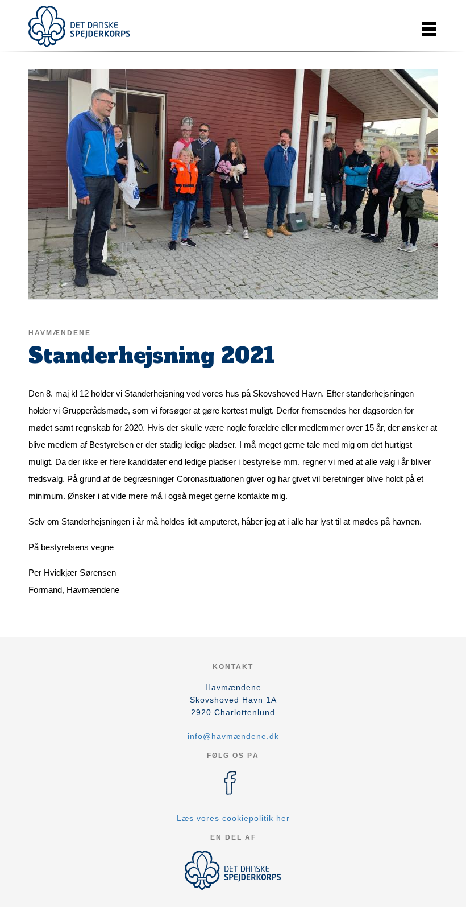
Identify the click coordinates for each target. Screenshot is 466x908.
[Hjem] (79, 27)
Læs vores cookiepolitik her (233, 818)
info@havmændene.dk (233, 736)
